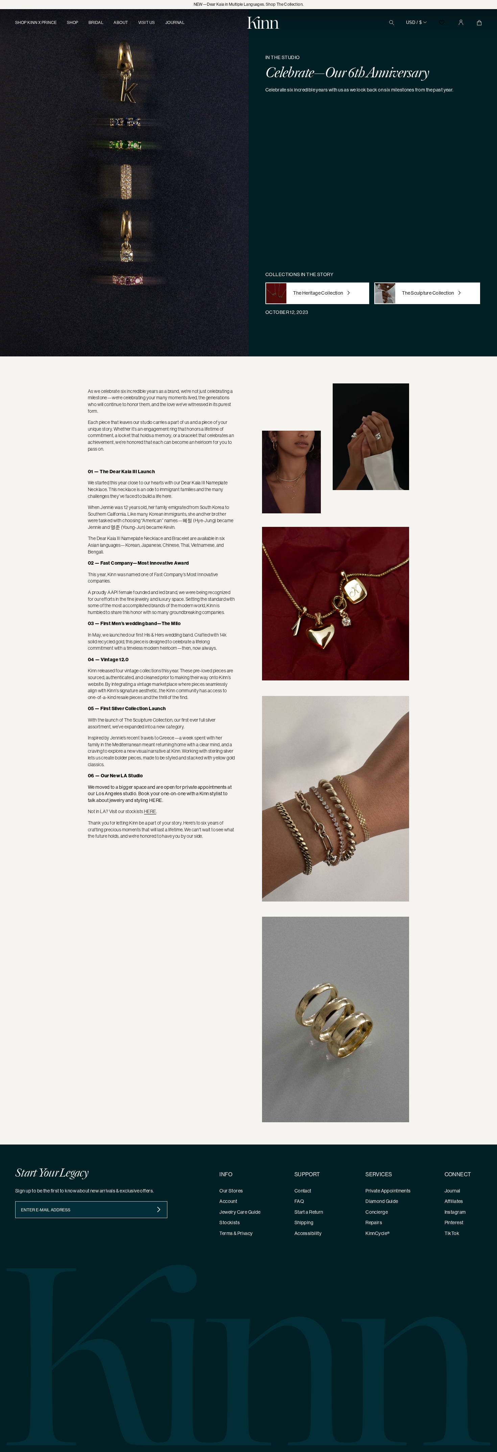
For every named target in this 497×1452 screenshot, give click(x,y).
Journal (452, 1191)
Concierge (376, 1212)
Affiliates (454, 1201)
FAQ (299, 1201)
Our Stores (231, 1191)
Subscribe (158, 1210)
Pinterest (454, 1222)
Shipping (303, 1222)
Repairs (373, 1222)
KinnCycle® (377, 1233)
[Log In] (460, 22)
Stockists (229, 1222)
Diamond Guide (381, 1201)
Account (228, 1201)
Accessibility (308, 1233)
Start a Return (308, 1212)
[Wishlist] (441, 22)
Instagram (455, 1212)
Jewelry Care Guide (240, 1212)
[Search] (391, 22)
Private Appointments (387, 1191)
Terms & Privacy (236, 1233)
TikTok (452, 1233)
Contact (302, 1191)
